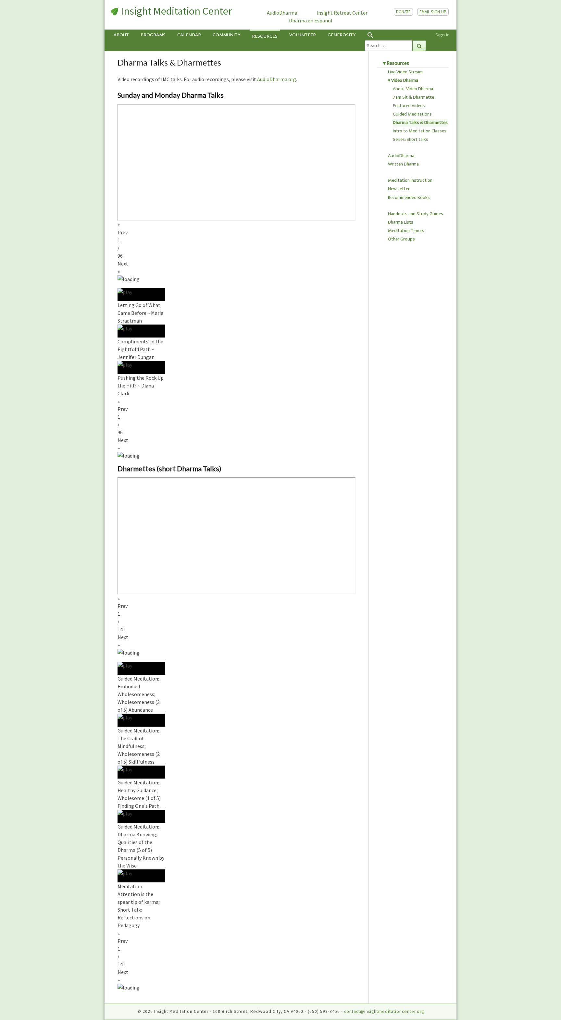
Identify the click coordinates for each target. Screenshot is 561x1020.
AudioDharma (282, 12)
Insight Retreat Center (342, 12)
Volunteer (302, 35)
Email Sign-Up (432, 12)
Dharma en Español (310, 20)
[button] (395, 35)
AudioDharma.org (276, 79)
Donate (403, 12)
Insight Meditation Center (176, 11)
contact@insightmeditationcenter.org (384, 1011)
